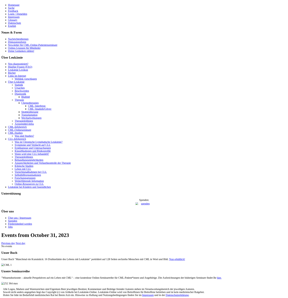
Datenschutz (14, 23)
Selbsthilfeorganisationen (28, 175)
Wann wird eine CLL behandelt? (32, 154)
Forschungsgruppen (25, 178)
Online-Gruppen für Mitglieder (24, 48)
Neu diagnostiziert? (18, 63)
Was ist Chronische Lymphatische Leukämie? (38, 141)
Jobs (10, 226)
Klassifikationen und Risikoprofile (33, 151)
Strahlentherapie (29, 111)
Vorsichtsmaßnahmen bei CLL (31, 172)
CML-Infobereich (17, 126)
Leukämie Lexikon (18, 69)
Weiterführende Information (29, 181)
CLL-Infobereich (17, 138)
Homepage (14, 5)
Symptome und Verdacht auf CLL (32, 144)
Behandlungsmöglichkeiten (29, 160)
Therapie (19, 99)
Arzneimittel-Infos (24, 123)
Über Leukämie (16, 81)
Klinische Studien (24, 166)
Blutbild (25, 96)
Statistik (19, 84)
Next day (20, 243)
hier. (219, 277)
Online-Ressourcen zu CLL (29, 184)
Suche (11, 8)
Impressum (14, 17)
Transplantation (29, 114)
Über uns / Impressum (19, 217)
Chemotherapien (30, 102)
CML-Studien (15, 132)
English (12, 26)
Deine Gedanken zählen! (21, 51)
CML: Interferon (37, 105)
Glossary (12, 20)
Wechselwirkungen (31, 117)
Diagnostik (20, 93)
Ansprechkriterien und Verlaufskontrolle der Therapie (43, 163)
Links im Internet (17, 75)
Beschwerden (22, 90)
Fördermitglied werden (20, 223)
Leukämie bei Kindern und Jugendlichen (29, 187)
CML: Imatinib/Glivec (40, 108)
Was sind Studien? (24, 135)
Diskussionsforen (17, 42)
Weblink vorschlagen (26, 78)
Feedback (13, 11)
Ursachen (20, 87)
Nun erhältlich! (177, 259)
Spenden (12, 220)
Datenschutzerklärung (177, 295)
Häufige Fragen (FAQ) (20, 66)
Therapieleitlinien (24, 120)
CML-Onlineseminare (19, 129)
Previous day (8, 243)
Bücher (12, 72)
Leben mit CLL (23, 169)
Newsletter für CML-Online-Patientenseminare (32, 45)
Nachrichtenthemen (18, 39)
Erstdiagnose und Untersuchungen (33, 147)
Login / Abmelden (17, 14)
